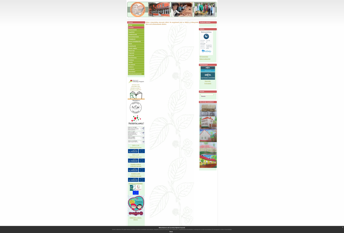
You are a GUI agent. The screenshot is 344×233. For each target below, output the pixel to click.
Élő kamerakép (204, 56)
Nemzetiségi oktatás (133, 36)
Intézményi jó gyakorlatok (135, 74)
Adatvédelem (131, 71)
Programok (131, 53)
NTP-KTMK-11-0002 (135, 86)
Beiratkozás (131, 69)
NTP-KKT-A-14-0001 (135, 88)
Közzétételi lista (132, 57)
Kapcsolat (208, 81)
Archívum (130, 27)
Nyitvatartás (207, 83)
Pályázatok (131, 55)
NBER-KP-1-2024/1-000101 (136, 218)
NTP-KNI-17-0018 (135, 84)
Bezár (171, 231)
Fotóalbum (131, 60)
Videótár (130, 62)
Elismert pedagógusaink (134, 41)
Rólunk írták (131, 50)
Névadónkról (131, 64)
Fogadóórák (131, 32)
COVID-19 (130, 67)
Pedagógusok (131, 39)
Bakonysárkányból (205, 59)
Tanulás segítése (132, 48)
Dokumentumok (132, 29)
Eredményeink (132, 46)
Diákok (130, 43)
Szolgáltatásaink (132, 34)
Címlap (130, 25)
